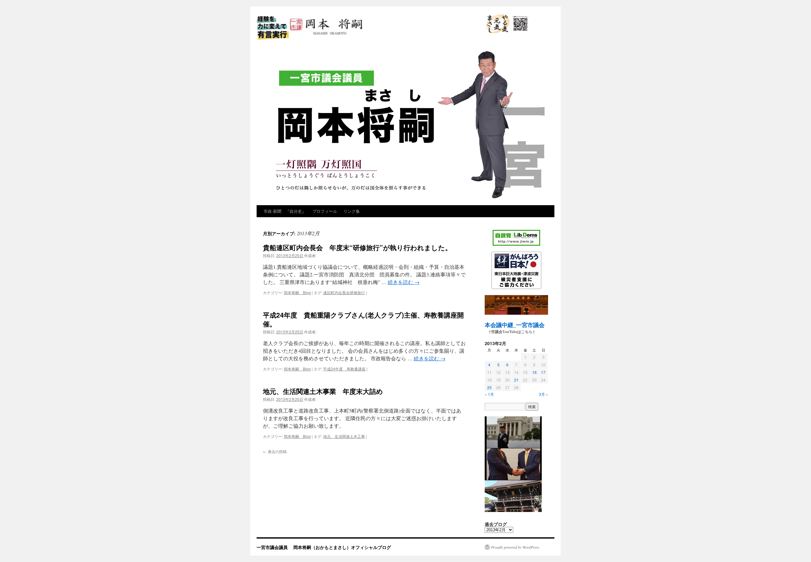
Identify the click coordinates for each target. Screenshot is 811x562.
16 (534, 372)
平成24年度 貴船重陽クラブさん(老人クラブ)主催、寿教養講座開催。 (363, 319)
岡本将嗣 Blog (297, 292)
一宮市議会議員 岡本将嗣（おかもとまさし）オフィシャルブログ (364, 40)
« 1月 (489, 394)
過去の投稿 (275, 451)
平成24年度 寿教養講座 (344, 368)
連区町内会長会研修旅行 (344, 292)
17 (543, 372)
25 (489, 387)
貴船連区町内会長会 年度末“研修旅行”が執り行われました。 (357, 247)
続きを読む (403, 282)
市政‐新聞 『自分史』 (285, 211)
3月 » (543, 394)
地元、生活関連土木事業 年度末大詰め (323, 391)
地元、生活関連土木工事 (344, 436)
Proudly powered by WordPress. (515, 547)
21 (516, 379)
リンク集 (351, 211)
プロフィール (324, 211)
